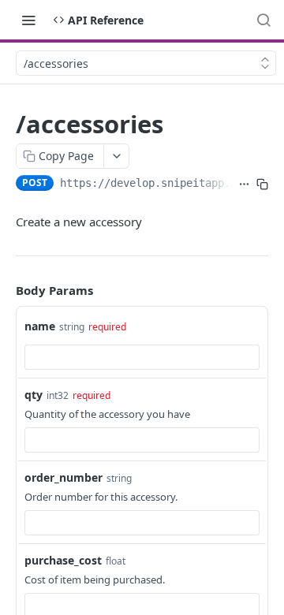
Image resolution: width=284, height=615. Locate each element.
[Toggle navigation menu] (28, 19)
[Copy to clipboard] (262, 184)
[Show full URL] (244, 184)
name (39, 326)
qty (33, 394)
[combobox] (142, 357)
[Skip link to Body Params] (4, 291)
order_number (63, 477)
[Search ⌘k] (263, 19)
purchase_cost (63, 560)
